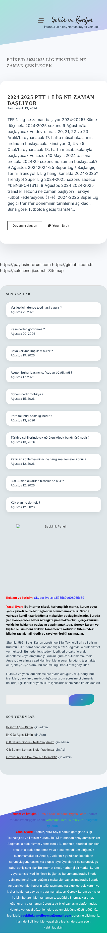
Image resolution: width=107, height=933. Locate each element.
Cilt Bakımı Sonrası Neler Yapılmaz (30, 742)
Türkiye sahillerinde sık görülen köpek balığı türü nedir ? (50, 437)
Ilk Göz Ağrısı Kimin (19, 727)
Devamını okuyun (27, 226)
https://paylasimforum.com (25, 264)
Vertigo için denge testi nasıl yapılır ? (36, 307)
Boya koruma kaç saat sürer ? (32, 351)
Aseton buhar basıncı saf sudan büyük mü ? (41, 372)
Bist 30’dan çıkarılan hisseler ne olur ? (37, 481)
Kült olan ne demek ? (25, 502)
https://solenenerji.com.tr (23, 270)
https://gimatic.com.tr (72, 264)
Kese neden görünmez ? (28, 329)
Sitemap (56, 270)
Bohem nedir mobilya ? (27, 394)
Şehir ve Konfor (72, 20)
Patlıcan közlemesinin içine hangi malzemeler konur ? (48, 459)
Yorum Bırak (61, 225)
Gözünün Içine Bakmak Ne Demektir (31, 757)
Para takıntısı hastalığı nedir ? (31, 416)
